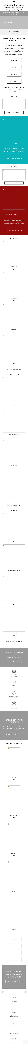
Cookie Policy (14, 1013)
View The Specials (14, 661)
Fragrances (14, 60)
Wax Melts (14, 74)
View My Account (14, 1035)
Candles (14, 67)
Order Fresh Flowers (14, 981)
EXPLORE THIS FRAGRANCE (14, 158)
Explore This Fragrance (14, 112)
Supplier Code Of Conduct (14, 1016)
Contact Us (14, 1012)
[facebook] (15, 10)
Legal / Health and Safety (14, 1015)
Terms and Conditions (14, 1039)
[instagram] (21, 10)
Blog (14, 1024)
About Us (14, 1023)
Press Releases (14, 1026)
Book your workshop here (14, 734)
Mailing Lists (14, 1038)
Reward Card (14, 1037)
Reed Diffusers (14, 81)
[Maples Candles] (14, 4)
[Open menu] (6, 10)
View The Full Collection (14, 369)
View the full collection (14, 505)
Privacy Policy (14, 1017)
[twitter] (18, 10)
